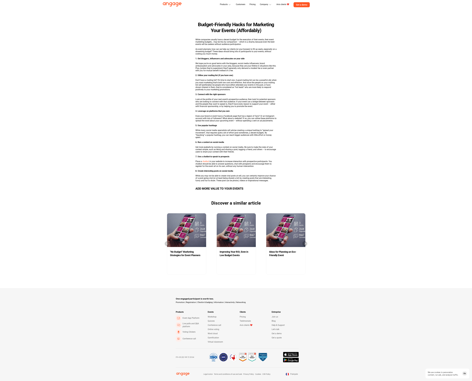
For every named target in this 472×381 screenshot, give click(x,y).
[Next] (304, 243)
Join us (275, 317)
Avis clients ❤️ (246, 325)
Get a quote (277, 337)
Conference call (214, 325)
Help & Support (278, 325)
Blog (274, 321)
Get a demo (277, 333)
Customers (240, 4)
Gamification (213, 337)
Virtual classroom (215, 342)
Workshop (212, 317)
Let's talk (275, 329)
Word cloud (213, 333)
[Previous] (167, 243)
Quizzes (211, 321)
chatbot (205, 161)
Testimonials (245, 321)
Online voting (213, 329)
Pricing (253, 4)
